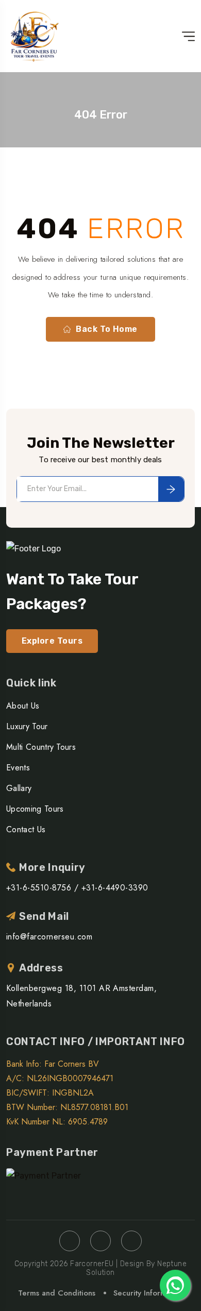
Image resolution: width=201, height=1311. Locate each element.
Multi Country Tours (41, 747)
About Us (23, 706)
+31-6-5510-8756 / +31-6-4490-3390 (77, 888)
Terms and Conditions (56, 1293)
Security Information (148, 1293)
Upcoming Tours (34, 809)
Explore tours (52, 641)
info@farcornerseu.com (49, 937)
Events (18, 768)
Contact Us (25, 829)
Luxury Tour (27, 726)
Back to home (107, 329)
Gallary (18, 788)
